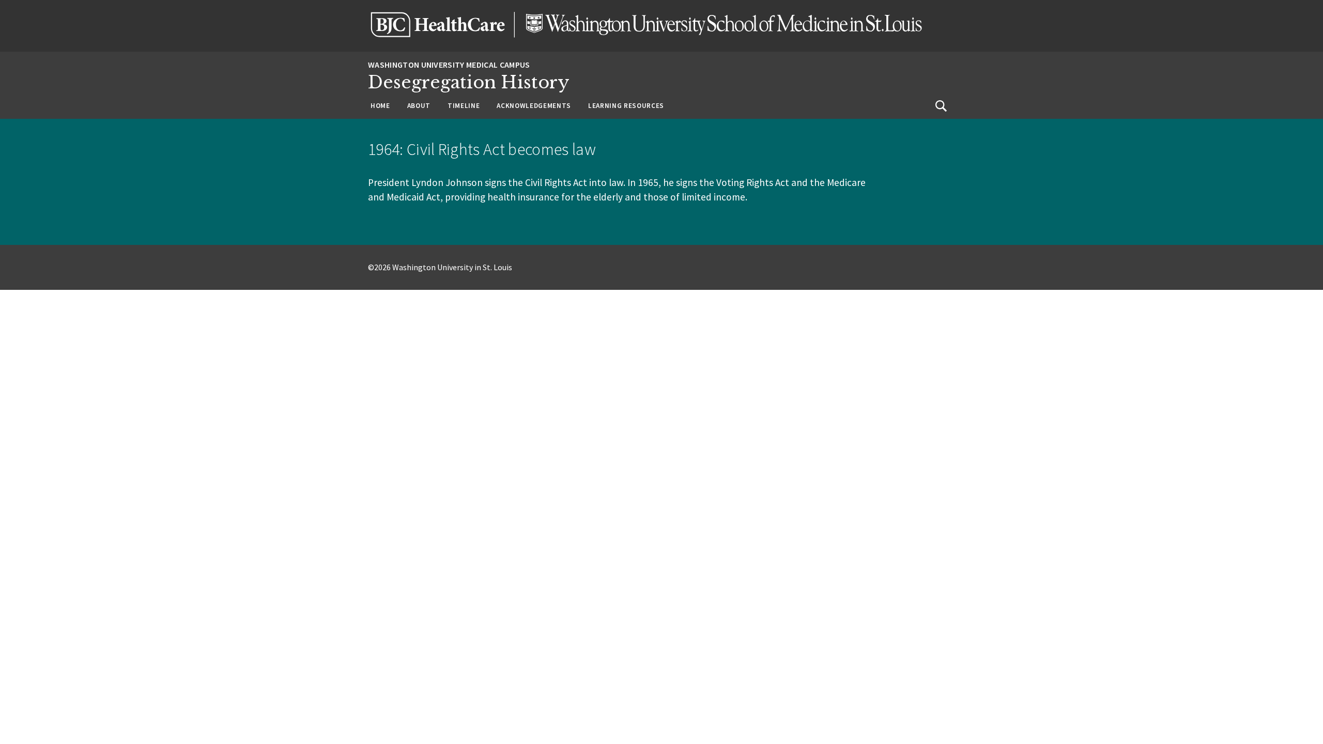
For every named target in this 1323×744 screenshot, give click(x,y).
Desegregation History (469, 82)
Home (380, 105)
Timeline (464, 105)
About (418, 105)
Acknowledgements (534, 105)
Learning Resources (626, 105)
